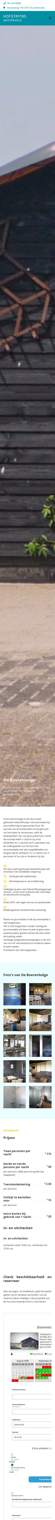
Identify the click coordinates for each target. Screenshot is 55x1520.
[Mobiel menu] (50, 18)
